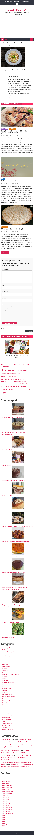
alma (2, 364)
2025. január (5, 783)
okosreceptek (15, 379)
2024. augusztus (7, 793)
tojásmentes (7, 389)
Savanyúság (5, 709)
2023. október (6, 811)
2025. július (5, 779)
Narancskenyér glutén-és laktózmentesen (14, 511)
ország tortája (4, 381)
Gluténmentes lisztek (8, 181)
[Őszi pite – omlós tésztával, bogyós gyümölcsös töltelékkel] (17, 117)
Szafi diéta (22, 383)
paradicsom (17, 381)
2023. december (7, 807)
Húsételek (5, 680)
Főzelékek (5, 670)
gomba (25, 370)
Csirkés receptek (7, 656)
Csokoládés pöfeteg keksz (8, 745)
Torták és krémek (7, 723)
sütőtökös (9, 386)
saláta (14, 383)
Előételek (4, 668)
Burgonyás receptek (8, 652)
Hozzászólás (6, 269)
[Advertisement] (17, 27)
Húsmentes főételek (8, 682)
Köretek (4, 690)
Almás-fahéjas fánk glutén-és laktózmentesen (15, 541)
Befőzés (4, 650)
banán (9, 364)
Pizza (3, 705)
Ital (3, 684)
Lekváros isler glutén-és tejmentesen (13, 417)
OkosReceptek (17, 10)
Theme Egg (25, 833)
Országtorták (6, 703)
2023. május (5, 822)
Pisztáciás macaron (8, 637)
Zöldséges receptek (8, 729)
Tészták (4, 721)
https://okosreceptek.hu (15, 98)
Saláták (4, 707)
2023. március (6, 826)
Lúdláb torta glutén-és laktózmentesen (13, 480)
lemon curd (19, 377)
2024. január (5, 805)
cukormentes (5, 367)
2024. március (6, 801)
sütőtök (3, 386)
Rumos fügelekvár (7, 465)
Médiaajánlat (25, 1)
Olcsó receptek (6, 701)
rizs (11, 383)
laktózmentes (9, 376)
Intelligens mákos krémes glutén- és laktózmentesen (17, 526)
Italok (3, 686)
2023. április (5, 824)
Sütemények (13, 128)
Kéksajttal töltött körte (8, 450)
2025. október (6, 777)
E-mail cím (6, 292)
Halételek (5, 676)
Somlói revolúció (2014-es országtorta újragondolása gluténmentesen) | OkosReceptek (17, 757)
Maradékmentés (7, 694)
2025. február (6, 781)
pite (8, 383)
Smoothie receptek (7, 711)
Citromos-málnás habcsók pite (12, 229)
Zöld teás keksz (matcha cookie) (10, 750)
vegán (3, 393)
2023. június (5, 820)
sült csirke (28, 383)
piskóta (24, 381)
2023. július (5, 818)
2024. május (5, 797)
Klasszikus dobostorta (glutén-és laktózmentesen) (17, 557)
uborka (22, 390)
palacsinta (11, 381)
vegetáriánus (28, 390)
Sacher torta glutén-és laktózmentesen (13, 572)
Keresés (3, 328)
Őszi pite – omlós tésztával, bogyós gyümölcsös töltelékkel (14, 132)
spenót (18, 383)
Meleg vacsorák (6, 699)
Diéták (4, 662)
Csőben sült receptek (8, 658)
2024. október (6, 789)
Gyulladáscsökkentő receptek (10, 674)
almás (5, 364)
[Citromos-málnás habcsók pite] (17, 215)
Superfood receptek (8, 715)
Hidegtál (4, 678)
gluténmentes (9, 370)
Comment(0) (24, 45)
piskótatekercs (4, 383)
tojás (24, 386)
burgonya (14, 364)
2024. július (5, 795)
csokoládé (28, 364)
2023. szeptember (7, 813)
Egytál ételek (6, 666)
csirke (22, 364)
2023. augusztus (7, 816)
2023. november (7, 809)
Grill (3, 672)
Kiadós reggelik (6, 688)
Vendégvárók (6, 727)
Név (3, 285)
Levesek (4, 692)
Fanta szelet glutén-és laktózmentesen (13, 496)
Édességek (5, 664)
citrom (19, 364)
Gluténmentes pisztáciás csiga (11, 622)
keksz (19, 373)
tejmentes (18, 386)
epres (18, 367)
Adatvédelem (8, 1)
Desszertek (5, 660)
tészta (18, 390)
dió (12, 367)
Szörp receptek (6, 719)
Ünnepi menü (6, 725)
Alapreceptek (4, 128)
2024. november (7, 787)
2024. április (5, 799)
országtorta (23, 379)
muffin (30, 377)
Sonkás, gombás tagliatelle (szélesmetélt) (6, 252)
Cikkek (2, 178)
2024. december (7, 785)
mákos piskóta (7, 379)
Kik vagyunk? (17, 1)
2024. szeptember (7, 791)
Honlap (4, 298)
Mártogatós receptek (8, 697)
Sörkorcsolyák (6, 713)
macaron (25, 377)
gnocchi (20, 370)
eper (14, 367)
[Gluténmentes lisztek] (17, 167)
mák (2, 379)
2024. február (6, 803)
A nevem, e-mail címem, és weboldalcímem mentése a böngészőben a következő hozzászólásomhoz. (7, 313)
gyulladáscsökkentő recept (9, 373)
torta (15, 390)
